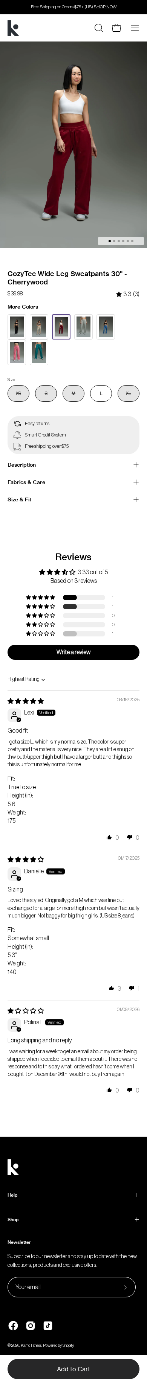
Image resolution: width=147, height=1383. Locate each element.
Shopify (68, 1345)
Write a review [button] (73, 652)
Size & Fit (19, 499)
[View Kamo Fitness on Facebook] (13, 1325)
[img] (127, 294)
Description (22, 464)
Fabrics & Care (26, 482)
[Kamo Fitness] (13, 28)
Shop (13, 1219)
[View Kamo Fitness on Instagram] (30, 1325)
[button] (41, 597)
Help (12, 1195)
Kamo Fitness (31, 1345)
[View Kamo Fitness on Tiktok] (48, 1325)
